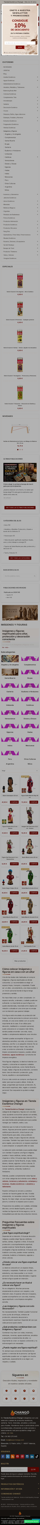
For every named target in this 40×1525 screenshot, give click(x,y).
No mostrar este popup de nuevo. (21, 53)
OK (21, 47)
